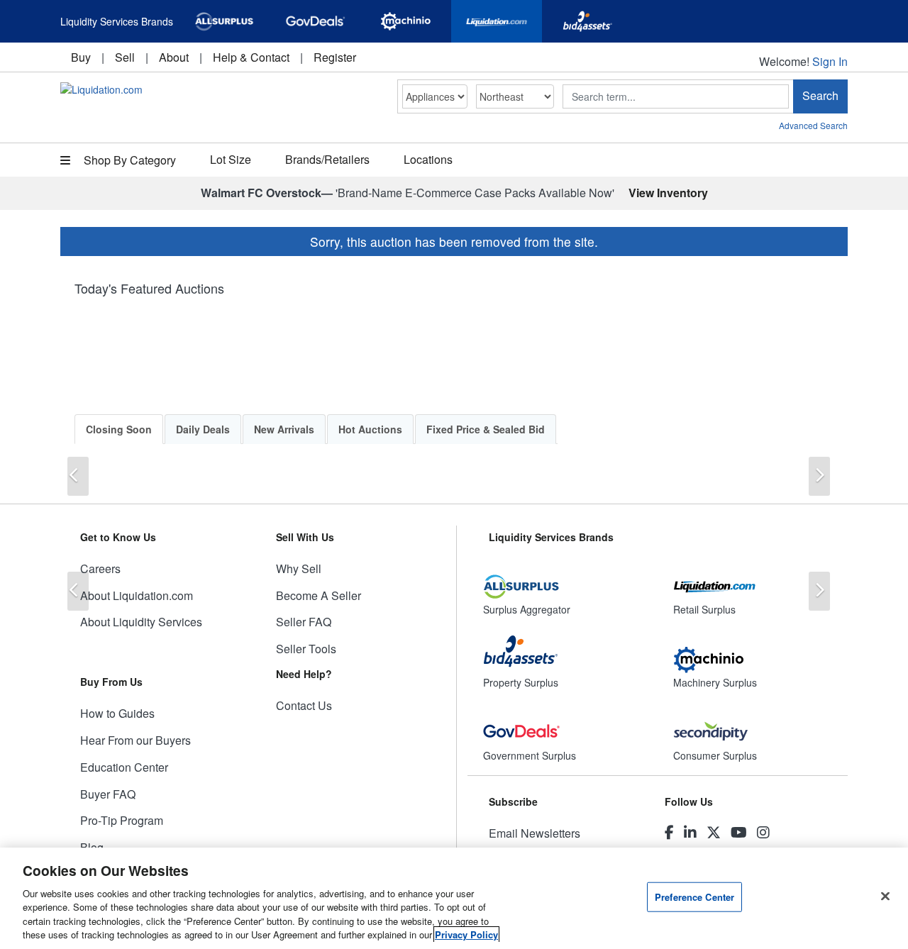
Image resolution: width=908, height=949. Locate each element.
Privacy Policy (466, 934)
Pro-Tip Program (121, 820)
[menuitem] (80, 57)
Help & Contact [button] (251, 57)
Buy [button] (81, 57)
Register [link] (335, 57)
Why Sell (298, 568)
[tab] (118, 429)
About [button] (174, 57)
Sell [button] (125, 57)
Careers (100, 568)
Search (820, 95)
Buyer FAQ (107, 794)
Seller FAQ (303, 622)
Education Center (124, 767)
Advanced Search (813, 125)
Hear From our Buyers (135, 740)
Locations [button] (428, 159)
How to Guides (117, 713)
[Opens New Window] (224, 21)
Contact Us (304, 705)
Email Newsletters (534, 833)
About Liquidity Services (141, 622)
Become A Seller (318, 595)
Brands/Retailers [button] (327, 159)
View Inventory (668, 192)
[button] (78, 476)
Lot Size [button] (230, 159)
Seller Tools (306, 648)
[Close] (885, 896)
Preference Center (694, 897)
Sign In (830, 61)
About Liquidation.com (136, 595)
